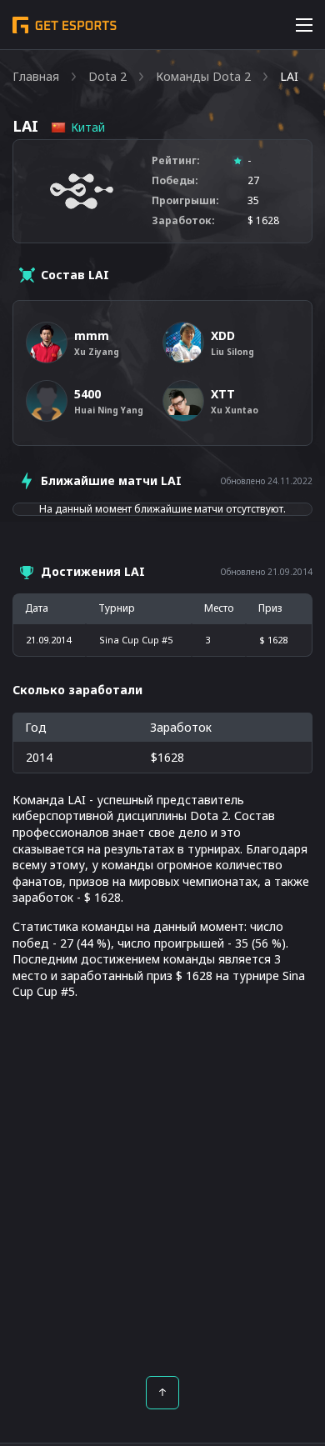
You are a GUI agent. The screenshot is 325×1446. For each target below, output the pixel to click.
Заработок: (183, 221)
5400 (87, 394)
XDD (223, 335)
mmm (91, 335)
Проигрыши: (185, 201)
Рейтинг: (176, 161)
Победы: (175, 181)
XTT (223, 394)
